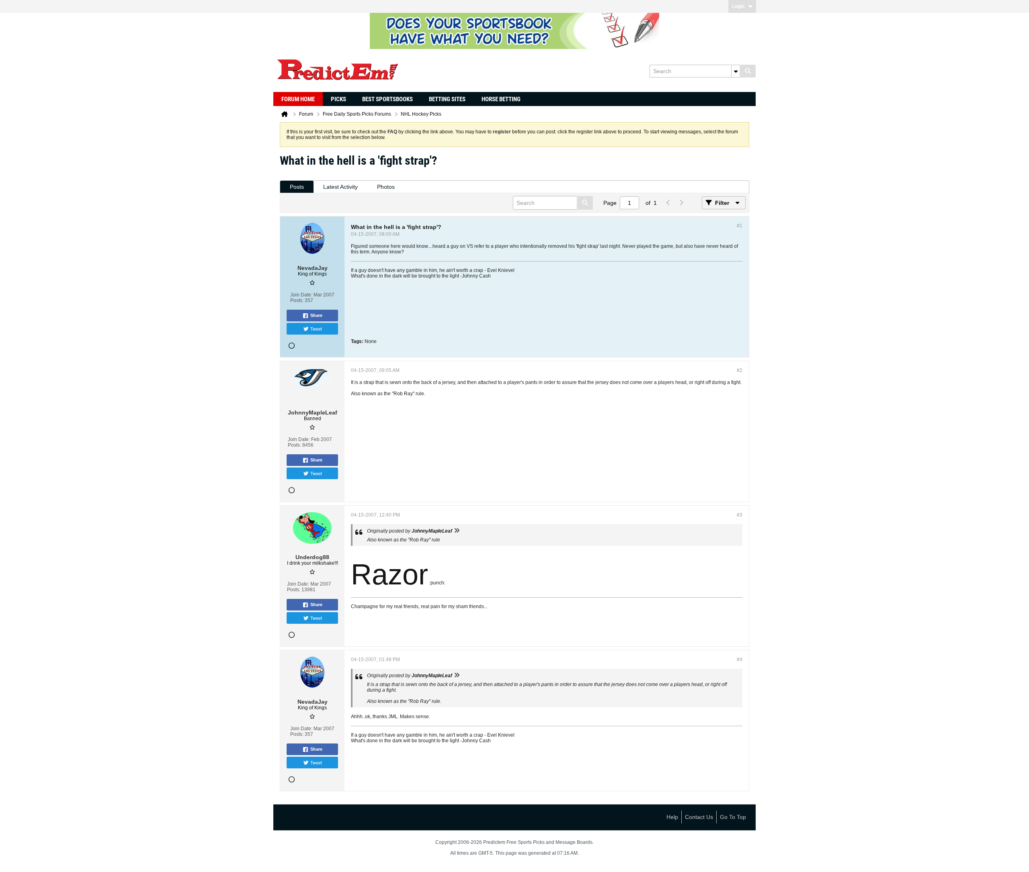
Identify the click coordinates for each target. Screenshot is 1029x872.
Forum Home (298, 99)
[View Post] (456, 531)
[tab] (297, 187)
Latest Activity (340, 187)
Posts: (296, 300)
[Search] (748, 71)
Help (672, 817)
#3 (739, 515)
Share (316, 315)
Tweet (316, 328)
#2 (739, 370)
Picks (338, 99)
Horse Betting (501, 99)
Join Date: (301, 295)
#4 (739, 659)
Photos (386, 187)
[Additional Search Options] (735, 71)
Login (738, 6)
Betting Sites (447, 99)
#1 (739, 226)
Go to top (733, 817)
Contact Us (699, 817)
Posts (297, 187)
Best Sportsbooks (387, 99)
